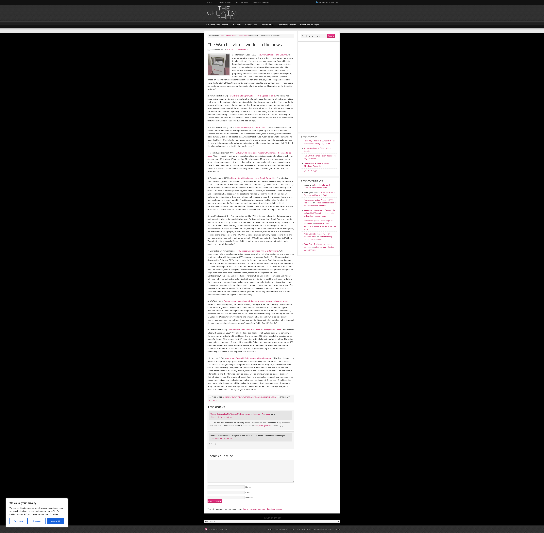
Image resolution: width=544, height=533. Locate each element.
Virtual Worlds (267, 25)
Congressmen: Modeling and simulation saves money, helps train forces (256, 301)
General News (229, 397)
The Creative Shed (238, 13)
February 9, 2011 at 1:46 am (221, 417)
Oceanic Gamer (224, 2)
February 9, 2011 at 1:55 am (221, 439)
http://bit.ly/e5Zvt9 (263, 425)
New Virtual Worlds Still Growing (273, 55)
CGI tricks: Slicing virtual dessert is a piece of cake (252, 96)
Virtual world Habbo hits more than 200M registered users (255, 330)
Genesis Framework (313, 529)
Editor (230, 49)
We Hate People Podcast (217, 25)
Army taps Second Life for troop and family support (249, 358)
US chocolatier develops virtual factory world (258, 251)
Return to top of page (219, 529)
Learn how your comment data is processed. (263, 509)
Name (248, 487)
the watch (213, 400)
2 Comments (243, 49)
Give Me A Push (310, 171)
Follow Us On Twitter (328, 2)
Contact (210, 2)
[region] (37, 512)
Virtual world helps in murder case (250, 127)
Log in (337, 529)
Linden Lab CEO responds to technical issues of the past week (320, 226)
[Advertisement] (325, 15)
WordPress (328, 529)
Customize (18, 521)
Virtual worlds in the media (263, 397)
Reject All (37, 521)
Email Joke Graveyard (287, 25)
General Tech (251, 25)
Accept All (55, 521)
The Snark (236, 25)
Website (249, 497)
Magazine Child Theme (291, 529)
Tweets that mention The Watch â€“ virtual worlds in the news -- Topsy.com (240, 414)
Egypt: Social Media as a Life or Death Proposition (253, 178)
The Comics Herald (261, 2)
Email (247, 492)
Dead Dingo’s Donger (309, 25)
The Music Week (242, 2)
